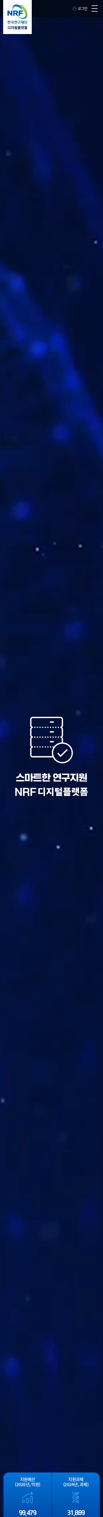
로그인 (83, 8)
